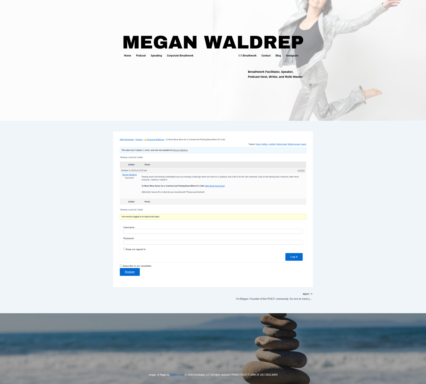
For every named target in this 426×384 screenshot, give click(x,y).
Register (130, 272)
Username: (129, 227)
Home (127, 55)
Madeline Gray (177, 374)
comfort (272, 144)
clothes (264, 144)
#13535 (301, 170)
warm (303, 144)
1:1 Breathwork (247, 55)
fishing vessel (294, 144)
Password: (128, 238)
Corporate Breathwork (180, 55)
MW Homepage (127, 139)
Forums (139, 139)
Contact (266, 55)
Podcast (141, 55)
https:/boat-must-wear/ (215, 186)
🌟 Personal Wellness (154, 139)
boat (258, 144)
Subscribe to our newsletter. (137, 266)
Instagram (292, 55)
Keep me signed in (136, 249)
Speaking (156, 55)
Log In (294, 256)
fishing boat (281, 144)
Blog (278, 55)
